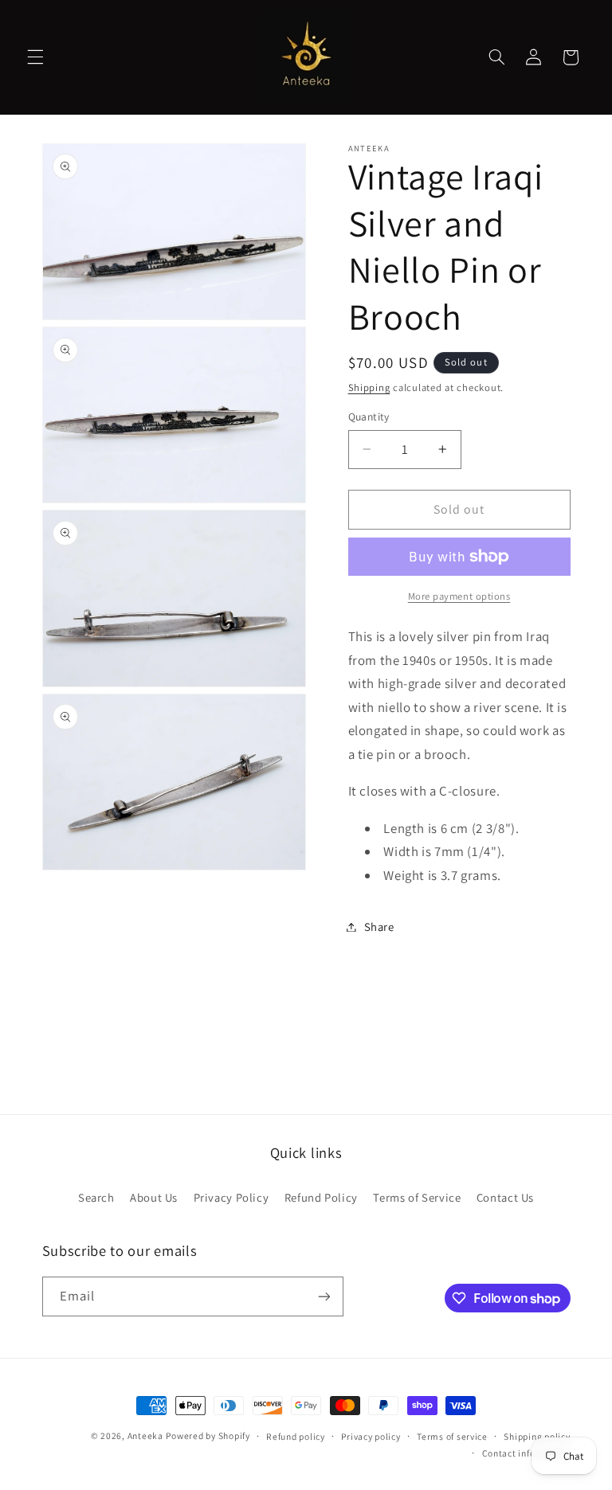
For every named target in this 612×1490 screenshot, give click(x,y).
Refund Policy (321, 1197)
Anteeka (145, 1435)
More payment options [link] (459, 596)
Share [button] (379, 926)
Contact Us (505, 1197)
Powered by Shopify (207, 1435)
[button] (35, 57)
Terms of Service (417, 1197)
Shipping (369, 387)
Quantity (369, 416)
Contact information (526, 1453)
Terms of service (452, 1436)
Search (96, 1197)
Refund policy (295, 1436)
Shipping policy (537, 1436)
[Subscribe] (323, 1296)
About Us (154, 1197)
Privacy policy (370, 1436)
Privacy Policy (231, 1197)
